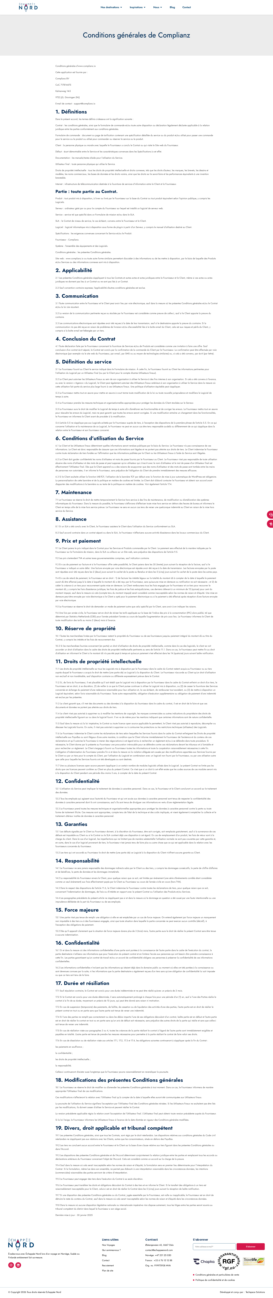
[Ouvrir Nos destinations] (121, 7)
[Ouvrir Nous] (161, 7)
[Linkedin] (18, 1265)
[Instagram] (11, 1265)
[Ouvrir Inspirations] (144, 7)
